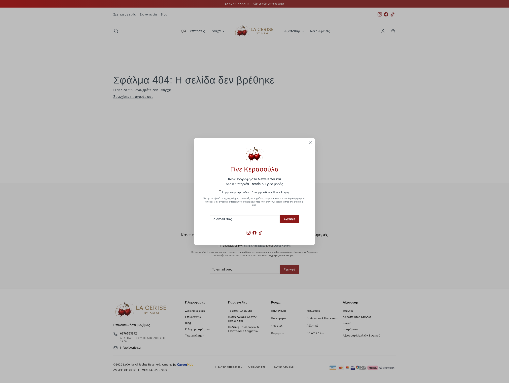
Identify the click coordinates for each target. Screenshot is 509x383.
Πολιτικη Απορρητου (253, 192)
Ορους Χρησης (281, 192)
